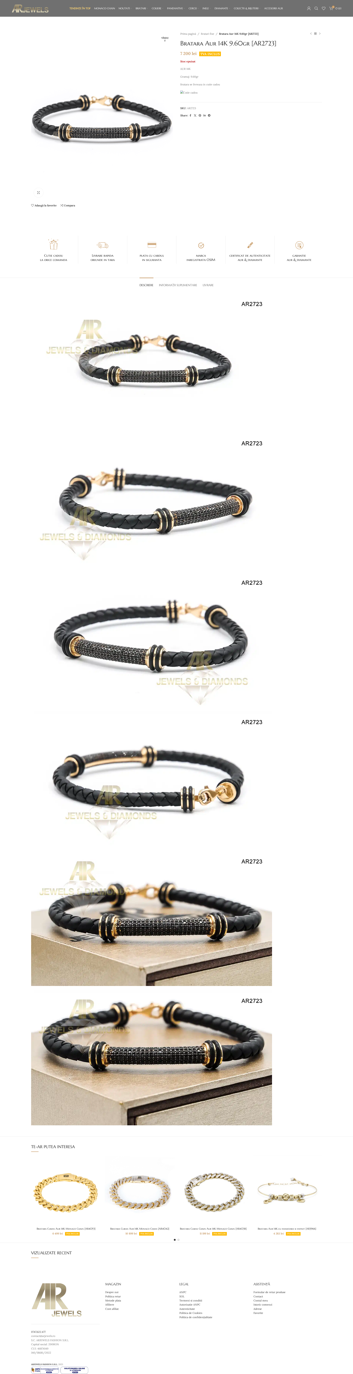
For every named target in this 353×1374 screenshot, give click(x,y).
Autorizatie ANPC (189, 1304)
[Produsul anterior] (311, 34)
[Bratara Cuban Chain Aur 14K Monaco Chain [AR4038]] (213, 1190)
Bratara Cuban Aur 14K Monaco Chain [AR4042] (139, 1228)
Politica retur (113, 1296)
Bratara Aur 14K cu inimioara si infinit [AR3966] (287, 1228)
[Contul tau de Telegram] (209, 115)
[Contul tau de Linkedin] (204, 115)
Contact (258, 1296)
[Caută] (316, 8)
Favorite (258, 1313)
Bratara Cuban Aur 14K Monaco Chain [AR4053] (66, 1228)
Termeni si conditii (190, 1300)
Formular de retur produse (269, 1292)
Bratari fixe (207, 33)
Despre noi (111, 1292)
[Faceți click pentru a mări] (38, 192)
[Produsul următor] (320, 34)
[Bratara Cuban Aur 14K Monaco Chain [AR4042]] (140, 1190)
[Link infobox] (53, 250)
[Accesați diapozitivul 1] (175, 1240)
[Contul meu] (309, 8)
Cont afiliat (112, 1309)
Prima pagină (188, 33)
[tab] (146, 283)
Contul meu (260, 1300)
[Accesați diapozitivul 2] (178, 1240)
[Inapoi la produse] (315, 34)
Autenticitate (187, 1309)
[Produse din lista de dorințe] (323, 8)
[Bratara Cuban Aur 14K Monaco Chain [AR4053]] (66, 1190)
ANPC (182, 1292)
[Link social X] (195, 115)
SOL (181, 1296)
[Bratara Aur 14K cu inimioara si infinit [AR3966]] (287, 1190)
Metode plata (113, 1300)
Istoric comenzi (262, 1304)
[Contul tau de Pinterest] (200, 115)
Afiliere (109, 1304)
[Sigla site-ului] (30, 8)
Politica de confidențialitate (195, 1317)
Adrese (257, 1309)
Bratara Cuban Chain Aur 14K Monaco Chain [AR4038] (213, 1228)
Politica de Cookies (190, 1313)
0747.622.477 (38, 1332)
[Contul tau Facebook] (190, 115)
